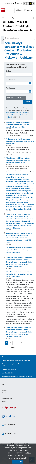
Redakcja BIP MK (7, 398)
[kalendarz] (30, 83)
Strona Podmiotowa (13, 38)
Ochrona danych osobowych (10, 357)
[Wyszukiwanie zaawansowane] (13, 18)
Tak (15, 461)
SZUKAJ (27, 101)
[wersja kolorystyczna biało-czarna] (27, 3)
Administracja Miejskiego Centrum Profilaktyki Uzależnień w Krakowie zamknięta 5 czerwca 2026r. (18, 125)
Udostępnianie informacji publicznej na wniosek (16, 360)
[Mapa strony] (23, 18)
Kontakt (4, 401)
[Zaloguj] (34, 18)
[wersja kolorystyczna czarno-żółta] (30, 3)
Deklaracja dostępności (9, 369)
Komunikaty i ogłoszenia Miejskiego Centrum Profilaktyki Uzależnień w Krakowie (18, 115)
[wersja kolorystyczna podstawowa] (24, 3)
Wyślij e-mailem (9, 424)
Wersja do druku (10, 433)
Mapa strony (5, 382)
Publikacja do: (10, 88)
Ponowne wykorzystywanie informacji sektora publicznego (15, 365)
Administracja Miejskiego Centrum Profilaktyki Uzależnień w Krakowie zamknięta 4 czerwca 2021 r (18, 160)
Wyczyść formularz (15, 98)
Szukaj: (8, 71)
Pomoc (4, 393)
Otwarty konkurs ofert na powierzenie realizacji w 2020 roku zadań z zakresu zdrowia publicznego (19, 250)
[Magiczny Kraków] (18, 417)
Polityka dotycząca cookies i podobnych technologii (17, 376)
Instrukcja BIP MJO (7, 373)
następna (13, 347)
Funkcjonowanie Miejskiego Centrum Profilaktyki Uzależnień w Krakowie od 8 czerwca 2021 (20, 141)
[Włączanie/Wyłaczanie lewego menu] (2, 40)
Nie (20, 461)
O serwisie (5, 390)
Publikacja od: (10, 80)
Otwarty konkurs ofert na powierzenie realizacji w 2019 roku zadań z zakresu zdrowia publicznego (19, 274)
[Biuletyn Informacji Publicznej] (18, 408)
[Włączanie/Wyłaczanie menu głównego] (2, 18)
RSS (3, 384)
